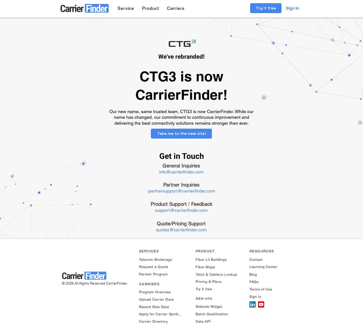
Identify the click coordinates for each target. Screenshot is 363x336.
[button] (126, 8)
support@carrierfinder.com (181, 210)
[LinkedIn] (252, 304)
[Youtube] (261, 304)
